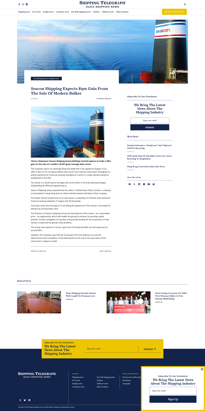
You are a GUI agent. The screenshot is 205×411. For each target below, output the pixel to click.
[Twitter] (25, 400)
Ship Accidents (122, 11)
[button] (185, 4)
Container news (62, 11)
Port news (36, 11)
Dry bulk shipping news (81, 11)
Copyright (126, 383)
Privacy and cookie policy (132, 377)
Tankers (96, 11)
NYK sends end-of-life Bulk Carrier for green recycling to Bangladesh (149, 157)
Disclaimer (126, 380)
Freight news (48, 11)
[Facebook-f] (19, 4)
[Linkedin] (27, 4)
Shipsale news (54, 79)
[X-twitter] (23, 4)
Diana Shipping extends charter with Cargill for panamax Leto (81, 294)
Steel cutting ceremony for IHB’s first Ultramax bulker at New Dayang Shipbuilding (171, 296)
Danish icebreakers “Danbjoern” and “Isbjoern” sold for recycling (149, 147)
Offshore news (108, 11)
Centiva (72, 407)
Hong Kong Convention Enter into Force (146, 166)
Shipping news (24, 11)
